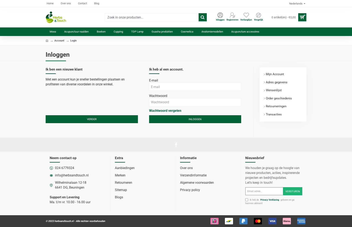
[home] (47, 40)
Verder (92, 119)
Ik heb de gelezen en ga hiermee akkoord (269, 202)
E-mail (153, 80)
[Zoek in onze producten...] (203, 17)
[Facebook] (176, 145)
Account (59, 40)
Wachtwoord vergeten (165, 111)
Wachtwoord (158, 96)
